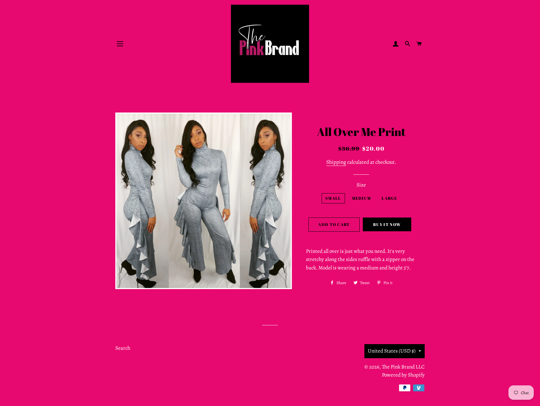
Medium (361, 198)
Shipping (336, 162)
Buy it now (387, 224)
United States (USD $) (392, 350)
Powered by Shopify (403, 374)
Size (361, 184)
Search (122, 348)
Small (333, 198)
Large (389, 198)
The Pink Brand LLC (403, 366)
